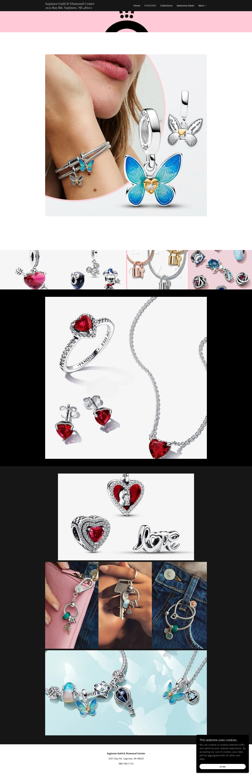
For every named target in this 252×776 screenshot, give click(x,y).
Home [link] (136, 5)
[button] (202, 5)
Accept (223, 766)
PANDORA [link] (150, 5)
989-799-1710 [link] (126, 763)
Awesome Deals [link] (185, 5)
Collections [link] (166, 5)
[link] (85, 7)
